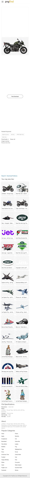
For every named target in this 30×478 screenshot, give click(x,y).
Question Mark (18, 467)
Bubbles (3, 446)
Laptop (16, 444)
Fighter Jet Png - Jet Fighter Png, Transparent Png (13, 282)
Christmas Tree (5, 454)
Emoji (16, 452)
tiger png (4, 137)
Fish (16, 459)
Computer (17, 462)
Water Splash (18, 465)
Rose (2, 452)
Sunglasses (4, 438)
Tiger (2, 449)
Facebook (3, 470)
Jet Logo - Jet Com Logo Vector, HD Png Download (13, 238)
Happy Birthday (5, 459)
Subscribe (17, 441)
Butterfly (17, 436)
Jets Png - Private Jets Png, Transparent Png (12, 342)
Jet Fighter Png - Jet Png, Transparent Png (12, 297)
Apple (2, 436)
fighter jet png (5, 134)
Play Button (4, 444)
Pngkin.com (4, 467)
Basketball (3, 441)
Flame (16, 433)
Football (3, 457)
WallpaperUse (18, 449)
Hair (16, 457)
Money (16, 470)
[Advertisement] (15, 22)
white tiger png (20, 134)
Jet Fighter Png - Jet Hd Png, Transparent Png (12, 312)
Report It (3, 176)
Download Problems (12, 176)
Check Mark (18, 454)
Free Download (15, 96)
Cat (16, 438)
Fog (16, 446)
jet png (12, 134)
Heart (2, 433)
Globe (2, 462)
